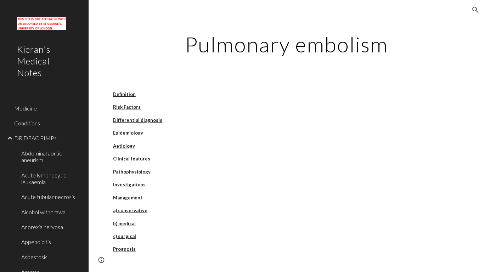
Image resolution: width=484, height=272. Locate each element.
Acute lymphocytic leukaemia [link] (43, 178)
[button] (475, 9)
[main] (286, 44)
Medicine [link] (25, 108)
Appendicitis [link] (36, 241)
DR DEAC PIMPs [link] (35, 138)
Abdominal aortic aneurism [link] (41, 156)
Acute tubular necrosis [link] (48, 196)
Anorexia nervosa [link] (42, 226)
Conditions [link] (27, 123)
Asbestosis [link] (34, 257)
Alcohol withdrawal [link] (44, 212)
